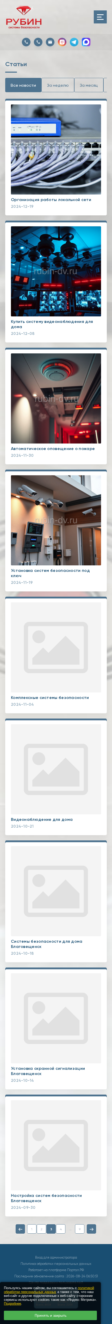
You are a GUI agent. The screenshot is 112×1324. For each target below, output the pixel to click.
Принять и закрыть (50, 1315)
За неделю (58, 85)
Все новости (23, 85)
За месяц (89, 85)
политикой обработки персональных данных (49, 1290)
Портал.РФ (75, 1270)
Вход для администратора (56, 1257)
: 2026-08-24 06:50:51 (81, 1276)
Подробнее (12, 1304)
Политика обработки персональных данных (56, 1264)
